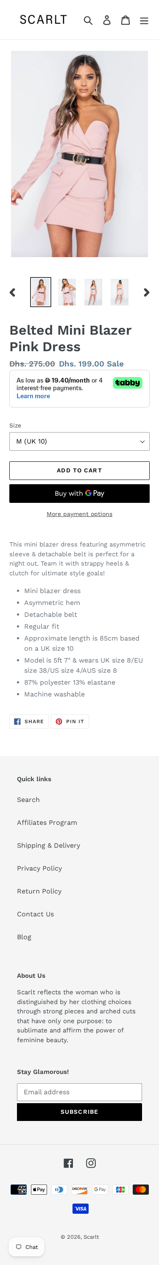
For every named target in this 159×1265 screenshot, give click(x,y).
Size (15, 425)
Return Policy (39, 891)
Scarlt (91, 1237)
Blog (24, 937)
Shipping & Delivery (48, 845)
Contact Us (35, 914)
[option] (41, 292)
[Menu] (144, 19)
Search (28, 800)
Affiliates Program (47, 822)
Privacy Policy (39, 868)
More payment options (79, 513)
